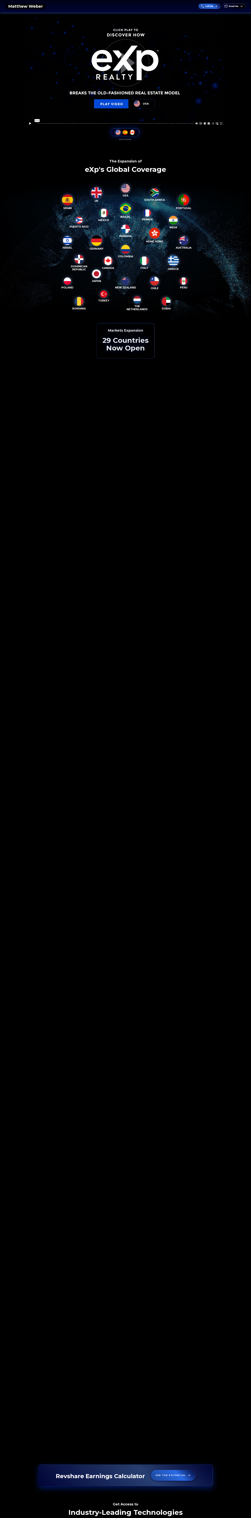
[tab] (118, 132)
